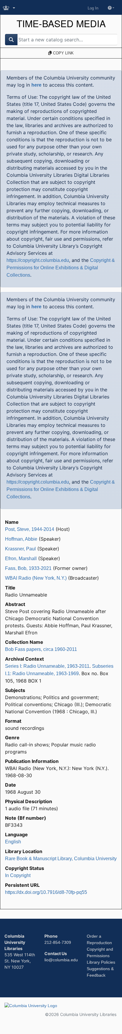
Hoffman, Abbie (21, 539)
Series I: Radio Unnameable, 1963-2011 (47, 666)
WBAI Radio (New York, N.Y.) (36, 578)
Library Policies (101, 962)
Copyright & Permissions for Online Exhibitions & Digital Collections (61, 268)
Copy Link (63, 53)
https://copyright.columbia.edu (38, 260)
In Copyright (17, 875)
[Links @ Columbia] (9, 8)
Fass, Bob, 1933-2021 (28, 568)
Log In (93, 8)
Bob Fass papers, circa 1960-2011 (41, 649)
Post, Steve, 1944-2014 (29, 529)
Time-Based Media (61, 23)
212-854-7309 (57, 942)
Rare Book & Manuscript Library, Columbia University (61, 858)
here (36, 84)
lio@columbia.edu (61, 959)
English (13, 841)
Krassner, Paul (20, 548)
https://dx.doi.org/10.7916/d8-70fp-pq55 (46, 892)
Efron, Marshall (21, 558)
